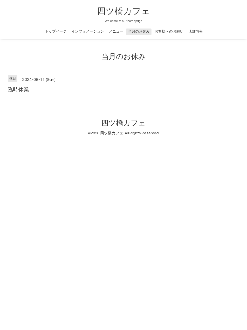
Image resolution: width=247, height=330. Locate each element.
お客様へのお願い (169, 31)
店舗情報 (195, 31)
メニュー (116, 31)
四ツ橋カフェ (123, 11)
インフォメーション (87, 31)
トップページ (56, 31)
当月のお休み (139, 31)
